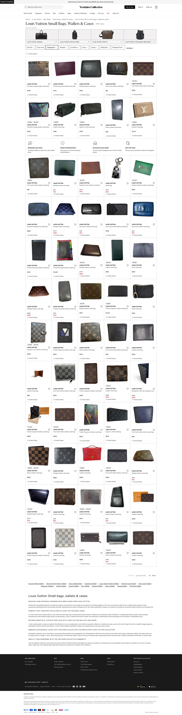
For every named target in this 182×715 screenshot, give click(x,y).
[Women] (51, 13)
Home (28, 19)
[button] (156, 7)
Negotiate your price (35, 147)
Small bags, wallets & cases (63, 19)
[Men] (57, 13)
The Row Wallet (135, 586)
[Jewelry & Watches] (88, 13)
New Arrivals (28, 13)
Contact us (110, 664)
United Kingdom (32, 712)
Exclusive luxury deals (101, 147)
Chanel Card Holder (128, 584)
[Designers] (43, 13)
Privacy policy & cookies (64, 686)
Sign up (149, 7)
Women (47, 13)
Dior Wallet (85, 586)
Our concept (29, 662)
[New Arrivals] (33, 13)
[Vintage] (96, 13)
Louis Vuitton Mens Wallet (109, 584)
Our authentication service (62, 664)
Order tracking (58, 662)
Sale (108, 13)
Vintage (92, 13)
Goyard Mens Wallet (36, 584)
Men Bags (47, 19)
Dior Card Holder (145, 584)
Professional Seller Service (89, 670)
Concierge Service (30, 664)
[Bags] (72, 13)
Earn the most (130, 147)
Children (62, 13)
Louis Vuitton (36, 19)
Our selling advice (86, 664)
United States (41, 712)
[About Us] (120, 13)
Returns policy (58, 667)
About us (136, 662)
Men (54, 13)
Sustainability (138, 664)
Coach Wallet (74, 586)
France (25, 712)
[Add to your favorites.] (49, 84)
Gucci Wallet (110, 586)
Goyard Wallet (97, 586)
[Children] (66, 13)
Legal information (45, 686)
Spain (53, 712)
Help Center (111, 662)
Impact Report (138, 667)
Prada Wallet (122, 586)
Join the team (138, 670)
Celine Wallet (61, 586)
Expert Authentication (68, 147)
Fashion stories (138, 673)
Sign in (140, 7)
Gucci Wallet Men (75, 584)
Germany (48, 712)
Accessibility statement (31, 686)
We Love (101, 13)
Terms (53, 686)
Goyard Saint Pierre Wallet (56, 584)
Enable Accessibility (7, 2)
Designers (38, 13)
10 (150, 575)
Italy (57, 712)
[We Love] (105, 13)
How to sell (84, 662)
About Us (116, 13)
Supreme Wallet (91, 584)
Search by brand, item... (35, 7)
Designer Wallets (47, 586)
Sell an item (129, 7)
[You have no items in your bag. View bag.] (156, 7)
